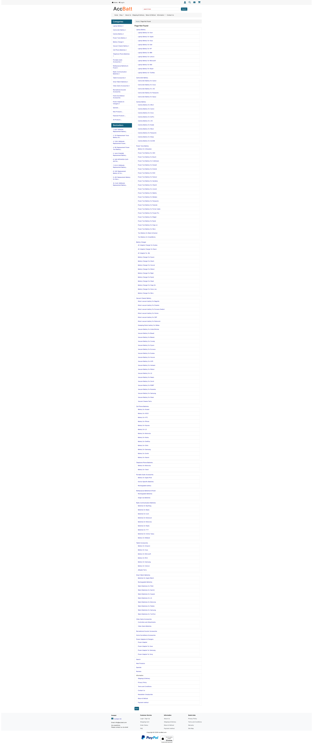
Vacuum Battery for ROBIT (146, 385)
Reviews (138, 671)
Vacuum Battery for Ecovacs (147, 349)
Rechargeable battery (144, 485)
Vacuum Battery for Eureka (146, 353)
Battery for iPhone (143, 421)
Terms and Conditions (144, 686)
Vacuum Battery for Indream (146, 365)
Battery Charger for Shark (146, 281)
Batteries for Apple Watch (146, 578)
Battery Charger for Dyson (146, 257)
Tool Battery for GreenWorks (147, 237)
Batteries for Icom (143, 514)
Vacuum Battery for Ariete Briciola (148, 329)
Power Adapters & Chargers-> (118, 102)
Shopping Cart (144, 722)
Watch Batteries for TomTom (147, 614)
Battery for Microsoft (144, 554)
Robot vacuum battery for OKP (147, 317)
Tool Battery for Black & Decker (147, 233)
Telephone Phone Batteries (144, 462)
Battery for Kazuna (143, 425)
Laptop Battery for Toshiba (146, 72)
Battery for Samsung (144, 449)
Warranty (191, 725)
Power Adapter (142, 642)
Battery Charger (141, 242)
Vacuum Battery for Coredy (146, 341)
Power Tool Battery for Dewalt (147, 165)
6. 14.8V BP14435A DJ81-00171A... (121, 160)
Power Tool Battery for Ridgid (147, 217)
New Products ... (118, 111)
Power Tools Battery (142, 146)
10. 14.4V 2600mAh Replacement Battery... (120, 184)
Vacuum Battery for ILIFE (145, 361)
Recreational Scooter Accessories (119, 91)
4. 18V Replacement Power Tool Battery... (121, 148)
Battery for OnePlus (144, 441)
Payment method (143, 702)
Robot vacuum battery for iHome (148, 313)
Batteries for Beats (143, 510)
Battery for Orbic (143, 445)
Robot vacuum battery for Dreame (148, 305)
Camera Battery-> (118, 34)
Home (115, 2)
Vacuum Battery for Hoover (146, 357)
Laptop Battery (140, 29)
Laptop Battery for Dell (145, 44)
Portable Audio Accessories (144, 474)
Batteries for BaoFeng (144, 506)
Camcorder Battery (142, 78)
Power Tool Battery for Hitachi (147, 185)
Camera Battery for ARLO (146, 105)
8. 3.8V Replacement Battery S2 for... (119, 172)
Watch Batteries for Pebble (146, 606)
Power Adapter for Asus (145, 646)
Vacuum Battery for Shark (146, 397)
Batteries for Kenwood (145, 518)
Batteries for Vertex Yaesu (146, 534)
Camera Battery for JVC (145, 121)
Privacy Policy (142, 682)
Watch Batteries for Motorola (147, 602)
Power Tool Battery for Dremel (147, 169)
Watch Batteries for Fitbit (145, 586)
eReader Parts (142, 570)
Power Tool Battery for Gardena (148, 181)
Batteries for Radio (143, 526)
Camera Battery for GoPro (146, 117)
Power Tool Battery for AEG (146, 153)
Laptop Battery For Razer (145, 68)
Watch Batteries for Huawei (146, 594)
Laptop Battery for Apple (145, 36)
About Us (128, 15)
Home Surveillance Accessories (118, 97)
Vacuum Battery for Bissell (146, 333)
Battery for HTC (143, 417)
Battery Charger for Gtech (146, 261)
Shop (121, 15)
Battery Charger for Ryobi (146, 277)
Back (136, 708)
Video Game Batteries (144, 626)
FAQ (141, 728)
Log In (122, 2)
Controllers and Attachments (147, 622)
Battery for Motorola (144, 433)
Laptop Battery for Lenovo (146, 56)
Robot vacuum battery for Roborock (149, 321)
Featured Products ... (119, 116)
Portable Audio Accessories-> (117, 61)
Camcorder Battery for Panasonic (148, 93)
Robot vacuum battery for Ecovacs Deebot (151, 309)
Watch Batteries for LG (145, 598)
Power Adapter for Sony (145, 654)
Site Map (191, 728)
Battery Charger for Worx (146, 293)
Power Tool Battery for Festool (147, 177)
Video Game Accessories (144, 619)
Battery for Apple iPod (145, 477)
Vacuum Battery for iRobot (146, 369)
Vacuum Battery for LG (145, 373)
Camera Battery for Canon (146, 109)
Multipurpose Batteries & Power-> (120, 67)
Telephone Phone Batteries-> (121, 55)
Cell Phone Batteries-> (120, 50)
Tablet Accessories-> (119, 78)
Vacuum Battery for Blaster (146, 337)
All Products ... (117, 120)
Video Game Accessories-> (121, 86)
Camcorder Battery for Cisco (147, 85)
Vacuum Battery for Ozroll (146, 381)
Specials (138, 667)
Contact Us (170, 15)
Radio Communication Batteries (146, 503)
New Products (140, 663)
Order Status (144, 725)
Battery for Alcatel (143, 409)
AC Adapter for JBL (144, 253)
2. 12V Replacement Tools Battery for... (121, 136)
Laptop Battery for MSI (145, 64)
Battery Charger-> (118, 42)
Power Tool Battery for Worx (147, 229)
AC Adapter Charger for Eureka (147, 245)
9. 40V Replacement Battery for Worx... (121, 178)
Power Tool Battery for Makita (147, 193)
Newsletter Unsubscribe (145, 694)
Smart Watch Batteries (143, 575)
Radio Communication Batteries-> (120, 73)
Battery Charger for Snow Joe (147, 289)
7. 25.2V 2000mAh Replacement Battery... (120, 166)
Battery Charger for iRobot (146, 269)
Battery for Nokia (143, 437)
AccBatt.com (162, 732)
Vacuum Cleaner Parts (145, 401)
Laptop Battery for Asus (145, 40)
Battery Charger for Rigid (145, 273)
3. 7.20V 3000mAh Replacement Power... (119, 142)
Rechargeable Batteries (145, 494)
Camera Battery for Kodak (146, 125)
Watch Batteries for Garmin (146, 590)
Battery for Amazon (144, 546)
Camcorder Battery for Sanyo (147, 97)
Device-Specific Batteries (146, 481)
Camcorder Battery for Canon (147, 81)
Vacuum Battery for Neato (146, 377)
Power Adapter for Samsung (146, 650)
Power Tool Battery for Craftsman (148, 161)
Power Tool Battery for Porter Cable (149, 209)
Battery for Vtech (143, 469)
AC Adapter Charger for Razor (147, 249)
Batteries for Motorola (145, 522)
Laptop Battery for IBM (145, 52)
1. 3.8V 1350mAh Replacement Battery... (120, 130)
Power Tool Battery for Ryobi (147, 221)
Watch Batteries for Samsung (147, 610)
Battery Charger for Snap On (147, 285)
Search (184, 9)
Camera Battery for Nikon (146, 129)
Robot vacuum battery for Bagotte (148, 301)
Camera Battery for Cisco (146, 113)
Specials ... (116, 107)
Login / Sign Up (145, 718)
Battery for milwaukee (145, 149)
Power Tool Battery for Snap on (147, 225)
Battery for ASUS (143, 413)
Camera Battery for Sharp (146, 137)
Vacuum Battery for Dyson (146, 345)
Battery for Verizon (144, 566)
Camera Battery (141, 102)
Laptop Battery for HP (145, 48)
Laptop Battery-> (118, 26)
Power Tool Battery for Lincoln (147, 189)
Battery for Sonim (143, 453)
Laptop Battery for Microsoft (147, 60)
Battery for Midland (144, 538)
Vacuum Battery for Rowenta (147, 389)
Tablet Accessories (142, 543)
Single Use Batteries (144, 498)
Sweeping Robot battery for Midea (148, 325)
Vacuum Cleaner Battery (143, 298)
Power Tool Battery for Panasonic (148, 201)
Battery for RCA (143, 558)
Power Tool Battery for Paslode (147, 205)
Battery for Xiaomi (143, 457)
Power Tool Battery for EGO (146, 173)
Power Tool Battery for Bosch (147, 157)
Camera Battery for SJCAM (146, 141)
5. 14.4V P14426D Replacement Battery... (120, 154)
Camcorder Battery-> (119, 30)
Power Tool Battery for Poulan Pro (148, 213)
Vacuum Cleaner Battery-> (121, 46)
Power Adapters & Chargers (144, 639)
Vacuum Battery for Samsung (147, 393)
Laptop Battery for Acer (145, 32)
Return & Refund (151, 15)
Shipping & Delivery (138, 15)
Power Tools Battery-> (120, 38)
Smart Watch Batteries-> (120, 82)
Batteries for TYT (143, 530)
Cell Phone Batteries (142, 406)
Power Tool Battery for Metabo (147, 197)
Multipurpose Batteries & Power (146, 490)
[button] (310, 736)
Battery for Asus (143, 550)
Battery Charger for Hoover (146, 265)
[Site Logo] (126, 8)
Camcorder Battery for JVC (146, 89)
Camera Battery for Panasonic (147, 133)
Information (160, 15)
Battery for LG (142, 429)
